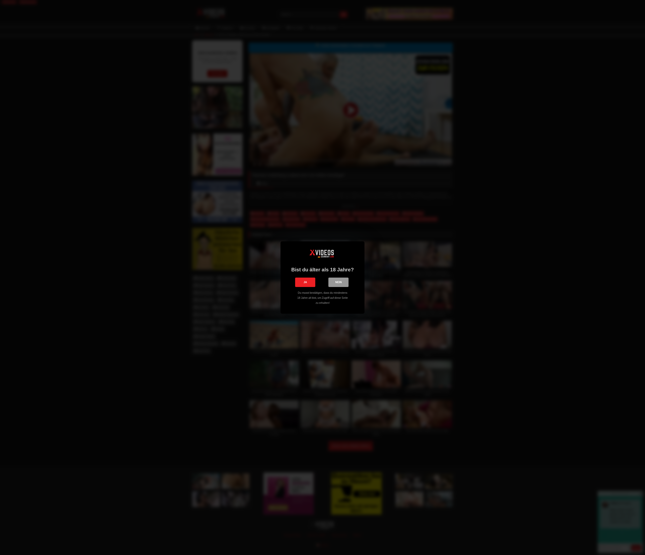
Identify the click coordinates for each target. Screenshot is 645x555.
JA (305, 282)
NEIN (338, 282)
